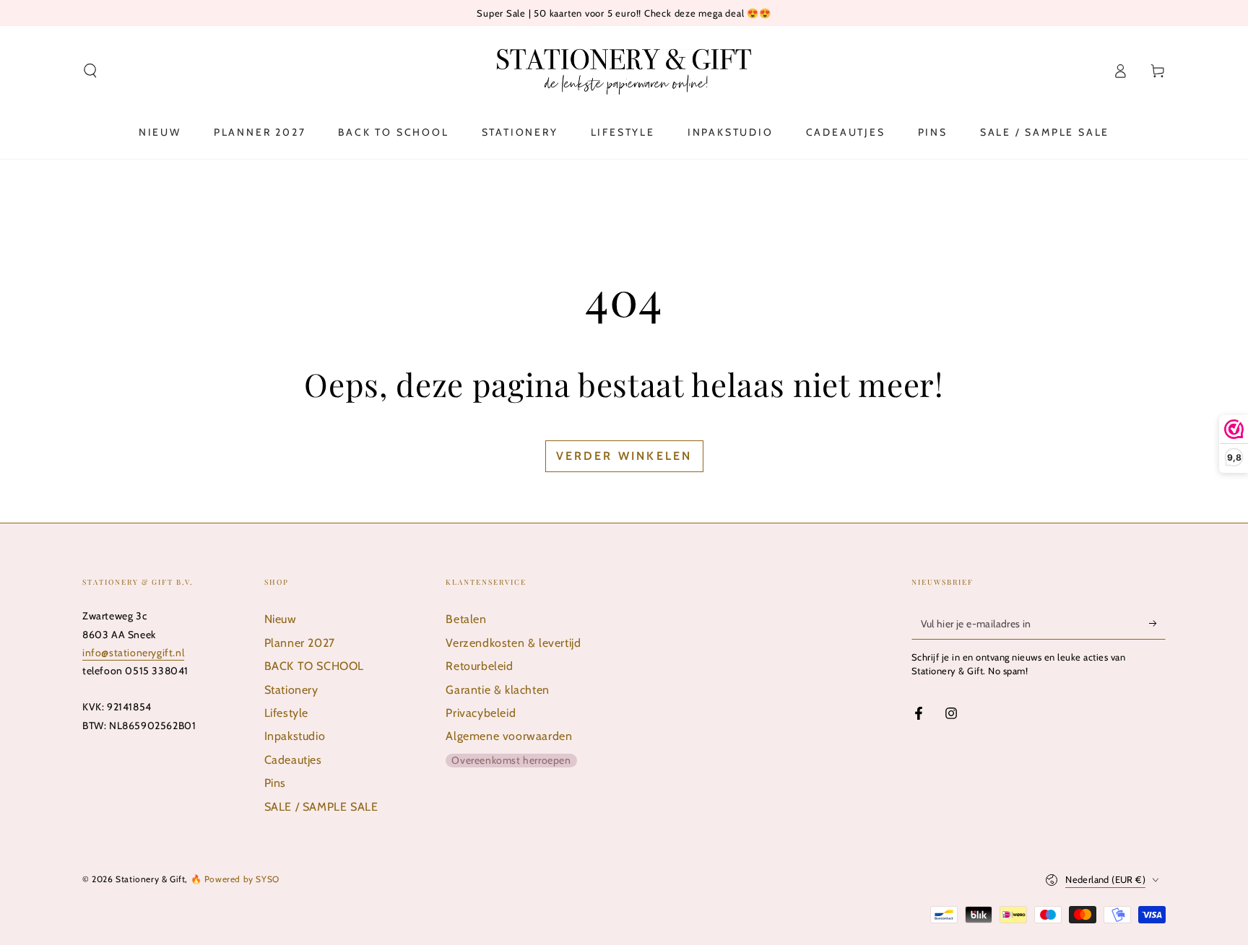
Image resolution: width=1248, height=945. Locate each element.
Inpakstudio (295, 736)
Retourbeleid (479, 666)
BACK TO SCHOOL (314, 666)
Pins (275, 783)
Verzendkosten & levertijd (513, 643)
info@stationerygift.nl (133, 652)
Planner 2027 (299, 643)
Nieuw (280, 619)
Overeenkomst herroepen (511, 760)
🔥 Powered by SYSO (235, 879)
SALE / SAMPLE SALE (321, 807)
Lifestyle (286, 713)
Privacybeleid (481, 713)
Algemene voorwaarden (509, 736)
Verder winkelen (624, 456)
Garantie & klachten (497, 690)
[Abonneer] (1157, 623)
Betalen (466, 619)
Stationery (291, 690)
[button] (90, 71)
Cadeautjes (293, 760)
